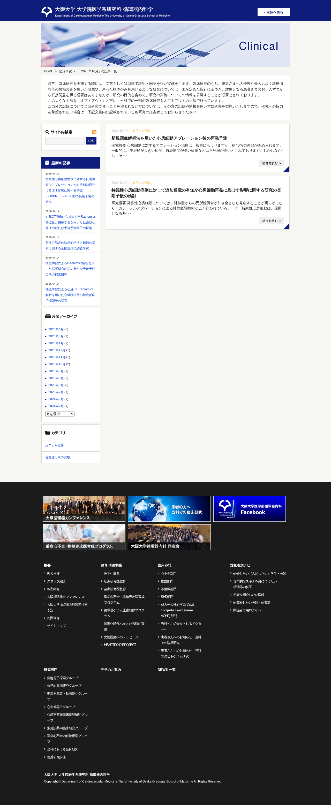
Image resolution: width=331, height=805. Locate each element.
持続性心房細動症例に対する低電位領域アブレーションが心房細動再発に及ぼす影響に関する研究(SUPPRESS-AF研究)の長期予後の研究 (70, 190)
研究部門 (50, 670)
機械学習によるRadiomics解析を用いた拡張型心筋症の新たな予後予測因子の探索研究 (70, 268)
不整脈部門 (168, 589)
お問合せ (53, 618)
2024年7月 (56, 406)
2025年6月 (56, 378)
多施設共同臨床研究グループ (67, 728)
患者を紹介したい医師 (248, 595)
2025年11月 (56, 357)
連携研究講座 (56, 757)
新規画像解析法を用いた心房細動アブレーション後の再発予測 (169, 138)
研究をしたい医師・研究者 (251, 602)
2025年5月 (56, 385)
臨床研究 (65, 71)
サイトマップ (56, 626)
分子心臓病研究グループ (64, 686)
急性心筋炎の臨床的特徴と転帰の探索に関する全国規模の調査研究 (70, 245)
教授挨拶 (53, 573)
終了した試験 (142, 130)
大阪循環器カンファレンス (65, 597)
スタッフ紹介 (56, 581)
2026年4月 (56, 329)
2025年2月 (56, 392)
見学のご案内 (111, 670)
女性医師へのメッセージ (121, 637)
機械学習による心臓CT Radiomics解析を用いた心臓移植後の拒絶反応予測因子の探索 (70, 294)
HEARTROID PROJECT (120, 645)
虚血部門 (167, 581)
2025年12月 (56, 350)
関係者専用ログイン (247, 610)
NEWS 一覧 (167, 670)
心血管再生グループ (61, 707)
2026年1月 (56, 343)
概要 (47, 565)
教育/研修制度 (111, 565)
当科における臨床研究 (62, 749)
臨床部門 (164, 565)
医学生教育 (111, 573)
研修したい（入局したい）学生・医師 (259, 573)
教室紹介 (53, 589)
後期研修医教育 (115, 589)
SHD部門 (167, 597)
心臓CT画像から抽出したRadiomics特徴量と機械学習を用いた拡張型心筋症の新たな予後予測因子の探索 (71, 222)
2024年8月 (56, 399)
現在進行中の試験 (57, 457)
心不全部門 (168, 573)
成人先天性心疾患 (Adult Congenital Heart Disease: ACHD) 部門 (177, 610)
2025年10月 (56, 364)
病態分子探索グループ (62, 678)
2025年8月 (56, 371)
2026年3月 (56, 336)
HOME (48, 71)
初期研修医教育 (115, 581)
